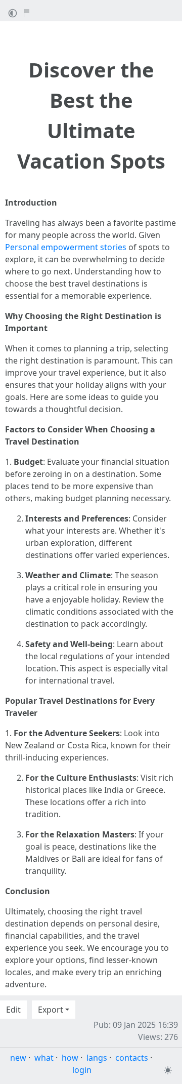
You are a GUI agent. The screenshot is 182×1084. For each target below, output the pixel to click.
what (44, 1057)
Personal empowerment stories (65, 247)
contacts (131, 1057)
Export (50, 1009)
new (18, 1057)
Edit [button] (13, 1009)
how (70, 1057)
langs (96, 1057)
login (82, 1069)
